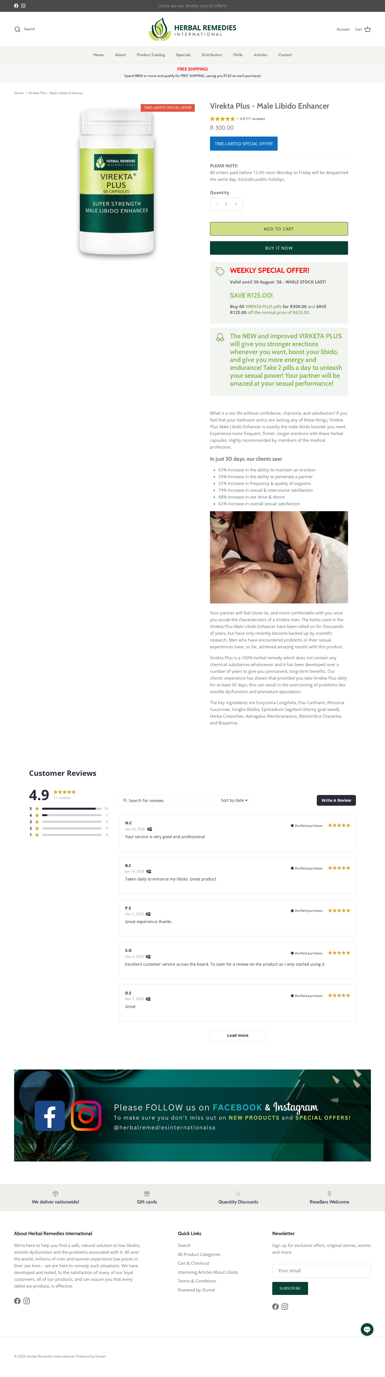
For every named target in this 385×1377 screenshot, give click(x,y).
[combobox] (234, 800)
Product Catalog (151, 55)
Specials (183, 55)
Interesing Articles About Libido (208, 1272)
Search (184, 1245)
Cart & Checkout (193, 1263)
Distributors (212, 55)
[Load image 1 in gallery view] (117, 181)
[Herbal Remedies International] (192, 29)
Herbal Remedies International (50, 1356)
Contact (285, 55)
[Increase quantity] (237, 204)
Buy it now (279, 248)
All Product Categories (199, 1254)
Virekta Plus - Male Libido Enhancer (55, 93)
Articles (260, 55)
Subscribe (290, 1288)
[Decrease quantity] (215, 204)
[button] (237, 119)
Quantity (219, 192)
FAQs (238, 55)
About (120, 55)
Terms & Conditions (197, 1281)
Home (98, 55)
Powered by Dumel (196, 1290)
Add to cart (279, 229)
